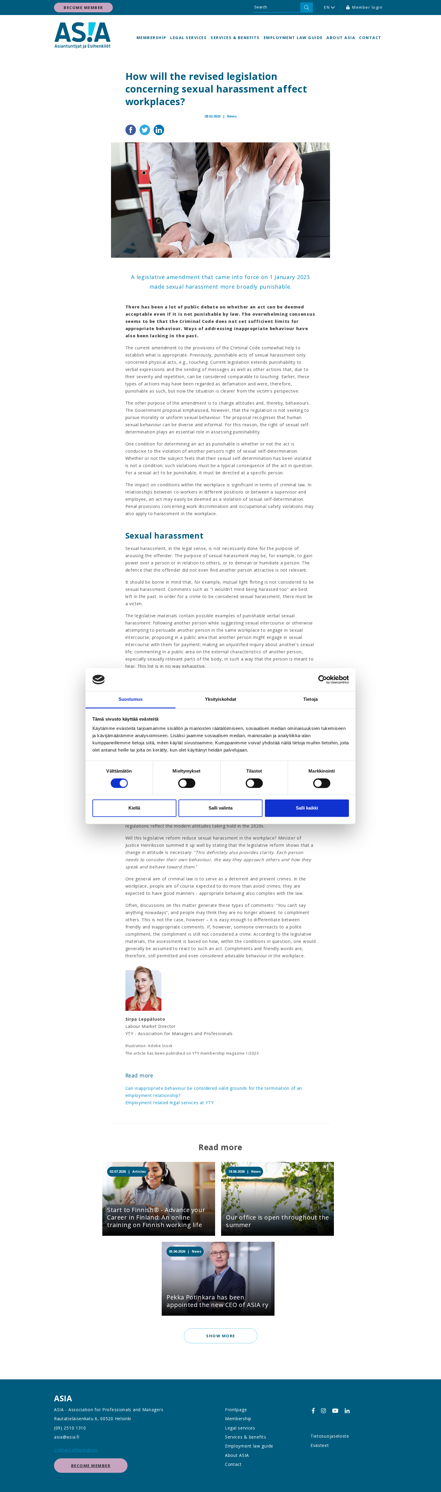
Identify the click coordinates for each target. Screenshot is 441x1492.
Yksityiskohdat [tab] (220, 699)
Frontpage (236, 1409)
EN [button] (327, 7)
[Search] (306, 7)
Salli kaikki (307, 808)
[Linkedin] (347, 1411)
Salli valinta (220, 808)
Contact (370, 37)
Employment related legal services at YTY (169, 1102)
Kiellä (134, 808)
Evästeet (319, 1445)
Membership (151, 37)
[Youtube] (335, 1411)
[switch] (186, 783)
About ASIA (340, 37)
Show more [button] (220, 1336)
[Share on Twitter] (145, 129)
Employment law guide (293, 37)
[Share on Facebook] (131, 129)
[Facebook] (313, 1411)
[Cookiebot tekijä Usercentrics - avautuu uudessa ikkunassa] (322, 679)
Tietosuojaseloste (329, 1436)
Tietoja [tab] (310, 699)
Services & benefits (235, 37)
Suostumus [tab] (130, 699)
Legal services (188, 37)
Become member (83, 7)
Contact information (75, 1450)
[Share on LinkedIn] (159, 129)
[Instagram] (323, 1411)
